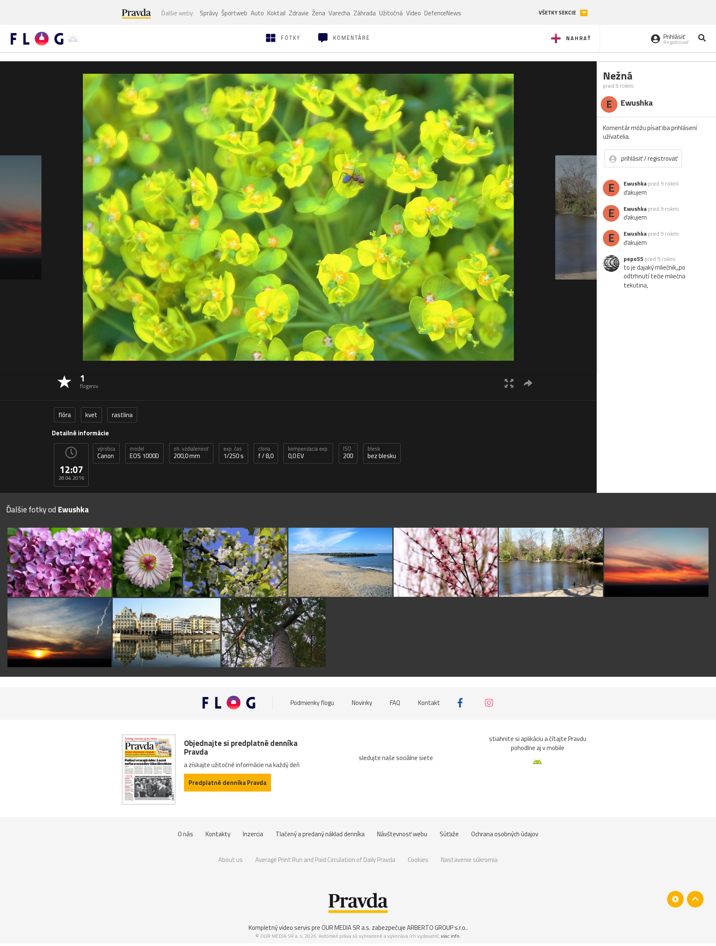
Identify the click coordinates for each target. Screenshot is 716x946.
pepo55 (633, 259)
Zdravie (299, 13)
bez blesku (382, 453)
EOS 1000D (144, 453)
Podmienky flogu (312, 702)
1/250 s (233, 453)
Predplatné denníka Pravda (227, 782)
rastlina (122, 415)
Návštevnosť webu (402, 834)
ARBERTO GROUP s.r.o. (437, 927)
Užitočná (391, 13)
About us (230, 859)
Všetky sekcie (558, 13)
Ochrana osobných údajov (504, 834)
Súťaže (449, 834)
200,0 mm (191, 453)
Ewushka (635, 183)
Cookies (418, 859)
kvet (91, 415)
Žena (318, 13)
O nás (185, 834)
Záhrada (364, 13)
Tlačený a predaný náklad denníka (320, 834)
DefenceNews (442, 13)
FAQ (395, 702)
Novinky (362, 702)
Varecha (339, 13)
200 (348, 453)
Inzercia (253, 834)
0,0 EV (308, 453)
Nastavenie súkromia (469, 859)
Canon (106, 453)
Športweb (234, 13)
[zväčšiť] (509, 383)
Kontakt (429, 702)
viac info (450, 936)
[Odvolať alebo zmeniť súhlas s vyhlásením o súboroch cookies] (675, 899)
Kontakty (218, 834)
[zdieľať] (528, 383)
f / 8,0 (265, 453)
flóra (64, 415)
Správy (209, 13)
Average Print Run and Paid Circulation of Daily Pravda (325, 859)
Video (413, 13)
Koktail (276, 13)
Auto (257, 13)
